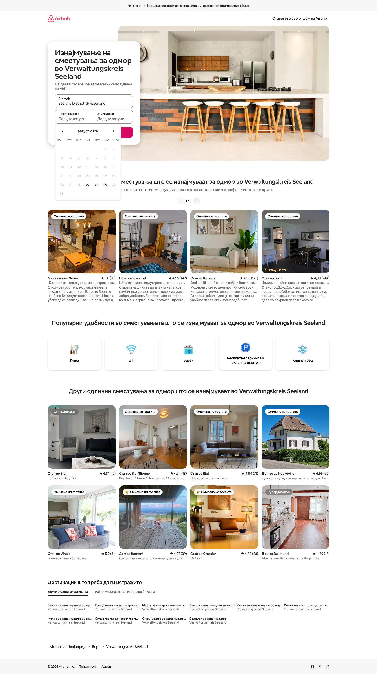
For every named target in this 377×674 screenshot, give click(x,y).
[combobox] (94, 103)
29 (105, 185)
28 (96, 185)
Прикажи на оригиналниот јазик (225, 6)
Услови (106, 666)
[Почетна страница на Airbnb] (59, 18)
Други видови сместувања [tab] (68, 592)
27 (88, 185)
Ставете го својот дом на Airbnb (299, 18)
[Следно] (196, 200)
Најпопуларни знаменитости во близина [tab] (125, 592)
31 (62, 194)
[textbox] (74, 118)
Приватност (87, 666)
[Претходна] (180, 200)
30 (114, 185)
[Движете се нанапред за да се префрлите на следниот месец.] (113, 131)
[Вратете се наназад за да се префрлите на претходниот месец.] (62, 131)
